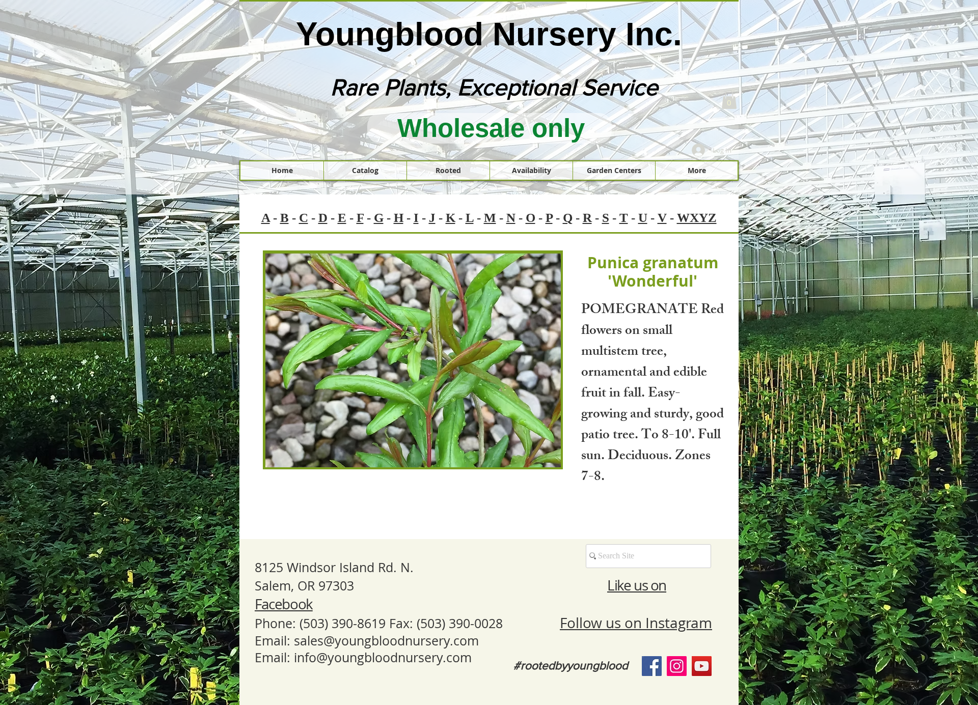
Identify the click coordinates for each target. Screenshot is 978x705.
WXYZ (697, 217)
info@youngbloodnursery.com (383, 657)
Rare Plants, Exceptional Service (494, 87)
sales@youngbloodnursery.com (386, 640)
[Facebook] (652, 666)
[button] (729, 99)
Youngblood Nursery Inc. (489, 34)
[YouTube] (702, 666)
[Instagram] (677, 666)
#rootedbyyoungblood (570, 665)
